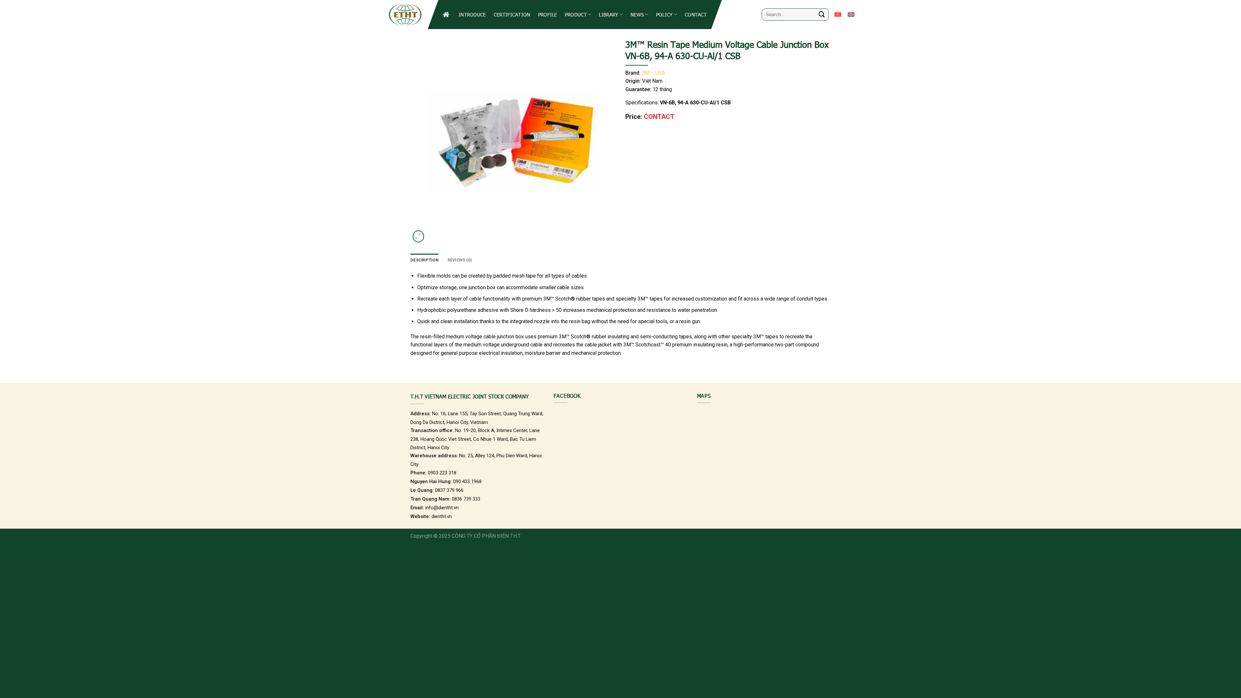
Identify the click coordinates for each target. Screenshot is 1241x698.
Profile (547, 14)
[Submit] (821, 14)
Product (576, 14)
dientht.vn (441, 516)
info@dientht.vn (442, 508)
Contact (696, 14)
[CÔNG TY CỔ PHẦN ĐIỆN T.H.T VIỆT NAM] (404, 14)
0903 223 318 (442, 473)
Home (447, 14)
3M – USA (653, 73)
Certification (512, 14)
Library (608, 14)
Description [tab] (424, 260)
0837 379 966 (449, 490)
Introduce (472, 14)
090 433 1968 (467, 481)
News (637, 14)
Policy (664, 14)
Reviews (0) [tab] (460, 260)
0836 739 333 (466, 499)
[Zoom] (418, 236)
